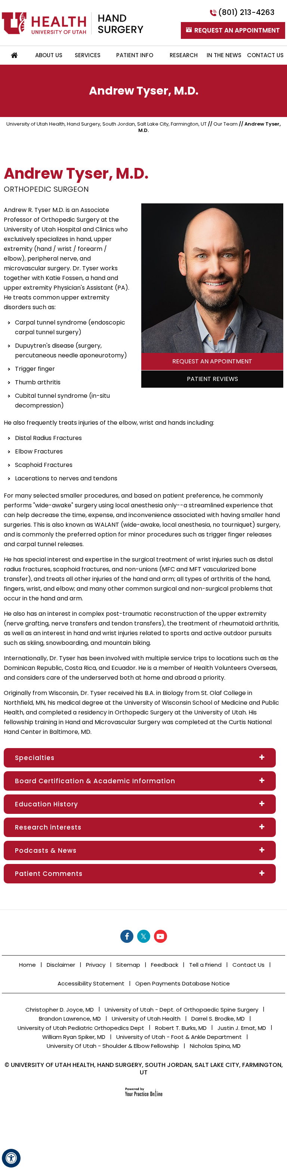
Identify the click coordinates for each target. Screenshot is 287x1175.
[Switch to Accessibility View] (11, 1158)
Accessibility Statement (91, 983)
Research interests (48, 827)
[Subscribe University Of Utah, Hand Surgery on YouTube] (160, 936)
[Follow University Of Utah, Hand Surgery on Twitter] (143, 936)
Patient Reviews (212, 379)
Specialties (35, 757)
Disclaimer (61, 965)
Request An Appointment (237, 30)
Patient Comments (49, 873)
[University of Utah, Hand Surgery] (73, 23)
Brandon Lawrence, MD (70, 1018)
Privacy (95, 965)
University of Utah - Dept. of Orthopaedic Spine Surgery (181, 1009)
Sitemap (128, 965)
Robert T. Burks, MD (181, 1028)
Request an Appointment (212, 361)
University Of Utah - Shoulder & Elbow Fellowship (113, 1046)
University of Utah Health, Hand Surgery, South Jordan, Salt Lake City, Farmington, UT (106, 123)
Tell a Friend (205, 965)
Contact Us (248, 965)
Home (14, 55)
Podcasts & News (46, 850)
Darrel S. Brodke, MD (218, 1018)
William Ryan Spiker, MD (73, 1037)
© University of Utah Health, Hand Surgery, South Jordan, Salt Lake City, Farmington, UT (143, 1069)
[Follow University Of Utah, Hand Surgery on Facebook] (126, 936)
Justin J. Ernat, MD (241, 1028)
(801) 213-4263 (246, 12)
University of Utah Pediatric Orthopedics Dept (81, 1028)
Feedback (164, 965)
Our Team (225, 123)
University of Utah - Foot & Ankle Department (179, 1037)
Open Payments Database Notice (182, 983)
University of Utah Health (146, 1018)
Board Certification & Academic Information (95, 780)
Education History (46, 804)
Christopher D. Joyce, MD (59, 1009)
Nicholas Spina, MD (215, 1046)
